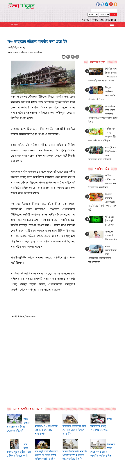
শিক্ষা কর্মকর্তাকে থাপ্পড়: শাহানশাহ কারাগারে (101, 425)
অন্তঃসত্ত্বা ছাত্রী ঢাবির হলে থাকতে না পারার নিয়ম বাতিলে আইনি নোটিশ (46, 455)
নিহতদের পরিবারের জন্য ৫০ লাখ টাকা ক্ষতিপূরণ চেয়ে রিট (74, 430)
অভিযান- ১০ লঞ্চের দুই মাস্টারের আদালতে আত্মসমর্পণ (46, 430)
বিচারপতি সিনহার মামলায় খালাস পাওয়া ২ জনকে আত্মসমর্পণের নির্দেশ (74, 455)
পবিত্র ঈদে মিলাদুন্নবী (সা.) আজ (109, 220)
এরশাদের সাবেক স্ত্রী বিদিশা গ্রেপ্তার (111, 235)
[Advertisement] (43, 374)
